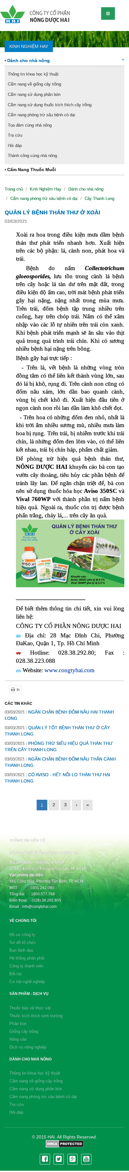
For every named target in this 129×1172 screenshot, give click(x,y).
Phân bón (18, 1023)
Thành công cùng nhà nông (32, 155)
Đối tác (15, 973)
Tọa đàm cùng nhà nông (30, 125)
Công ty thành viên (26, 966)
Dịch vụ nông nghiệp (27, 1047)
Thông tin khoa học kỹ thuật (33, 74)
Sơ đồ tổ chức (22, 942)
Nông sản (18, 1039)
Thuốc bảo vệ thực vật (30, 1008)
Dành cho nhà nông (28, 60)
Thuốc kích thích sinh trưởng (36, 1015)
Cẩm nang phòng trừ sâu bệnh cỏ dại (41, 114)
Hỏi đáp (15, 145)
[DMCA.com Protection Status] (65, 1143)
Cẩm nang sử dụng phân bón (34, 94)
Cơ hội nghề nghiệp (27, 981)
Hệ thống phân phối (26, 958)
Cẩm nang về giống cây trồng (34, 84)
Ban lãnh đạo (21, 950)
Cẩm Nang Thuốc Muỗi (31, 169)
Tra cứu (15, 135)
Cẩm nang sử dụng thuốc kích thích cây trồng (49, 104)
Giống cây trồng (23, 1031)
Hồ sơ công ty (22, 934)
